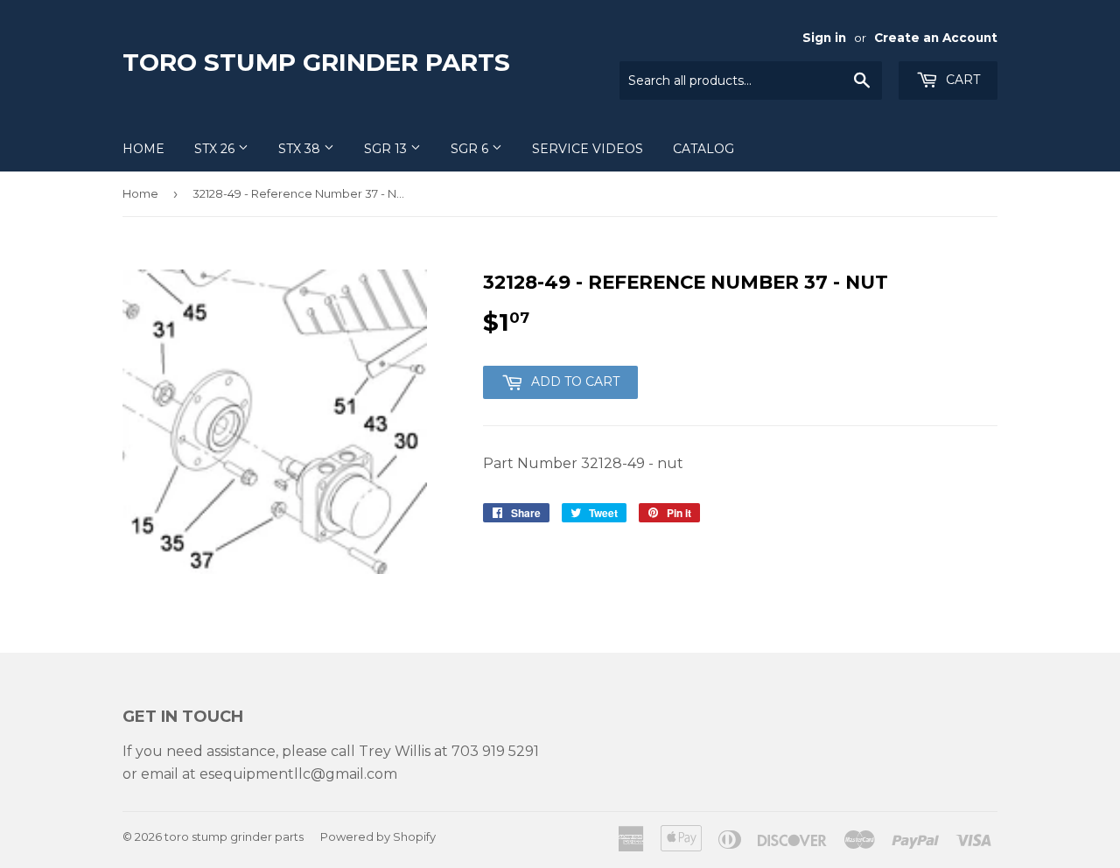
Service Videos (587, 149)
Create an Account (936, 38)
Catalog (703, 149)
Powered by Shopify (378, 837)
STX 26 (216, 149)
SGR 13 (387, 149)
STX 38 (301, 149)
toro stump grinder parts (316, 62)
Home (143, 149)
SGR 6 (471, 149)
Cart (961, 80)
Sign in (824, 38)
